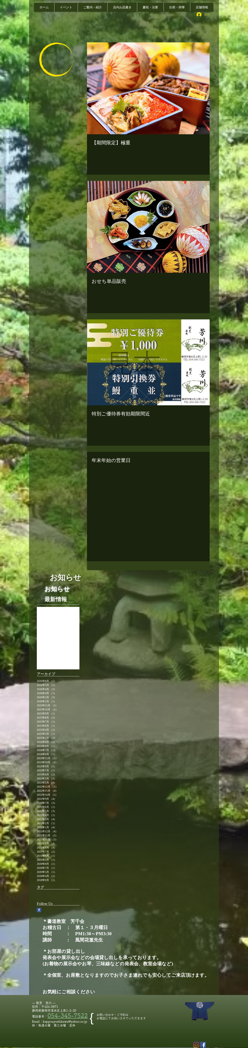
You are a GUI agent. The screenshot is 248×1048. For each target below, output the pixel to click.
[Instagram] (196, 1045)
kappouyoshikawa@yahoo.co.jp (65, 1021)
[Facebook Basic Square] (39, 910)
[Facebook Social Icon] (203, 1045)
